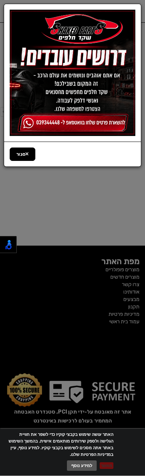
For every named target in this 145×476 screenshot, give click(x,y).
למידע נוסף (81, 465)
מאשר (106, 465)
